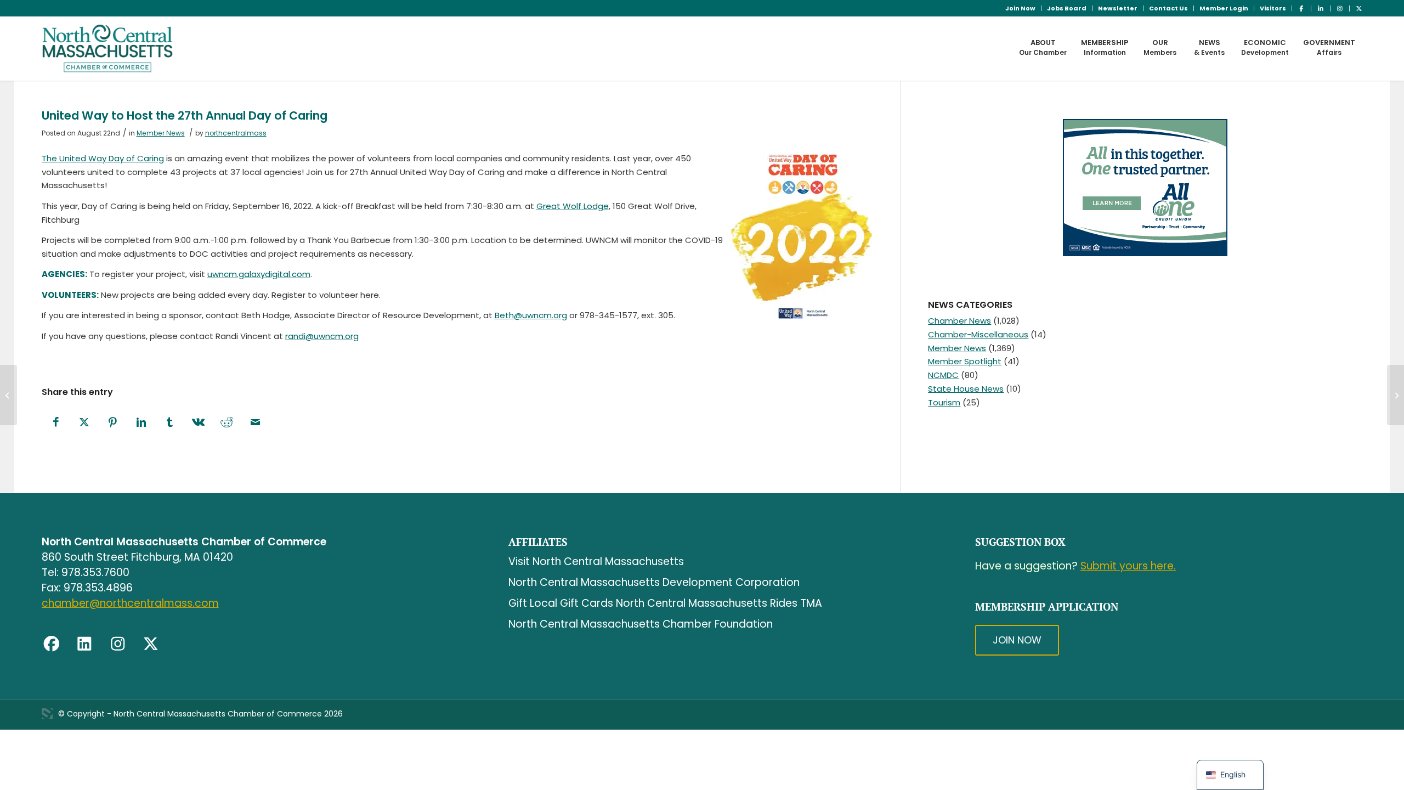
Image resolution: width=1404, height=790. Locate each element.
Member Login (1223, 8)
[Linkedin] (84, 644)
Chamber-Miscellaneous (978, 334)
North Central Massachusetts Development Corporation (654, 582)
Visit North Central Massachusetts (596, 561)
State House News (966, 388)
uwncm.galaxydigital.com (258, 274)
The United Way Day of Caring (103, 158)
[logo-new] (108, 48)
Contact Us (1168, 8)
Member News (161, 133)
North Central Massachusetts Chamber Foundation (640, 624)
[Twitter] (151, 644)
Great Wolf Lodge (572, 206)
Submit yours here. (1128, 565)
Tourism (944, 402)
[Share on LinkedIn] (141, 423)
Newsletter (1117, 8)
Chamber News (959, 320)
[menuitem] (1020, 8)
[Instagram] (118, 644)
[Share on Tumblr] (170, 423)
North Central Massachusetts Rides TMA (719, 603)
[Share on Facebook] (56, 423)
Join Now (1020, 8)
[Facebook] (51, 644)
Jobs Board (1066, 8)
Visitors (1273, 8)
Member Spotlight (964, 361)
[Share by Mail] (255, 423)
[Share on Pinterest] (113, 423)
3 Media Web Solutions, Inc (47, 713)
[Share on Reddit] (227, 423)
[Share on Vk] (198, 423)
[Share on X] (84, 423)
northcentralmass (236, 133)
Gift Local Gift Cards (560, 603)
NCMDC (943, 375)
